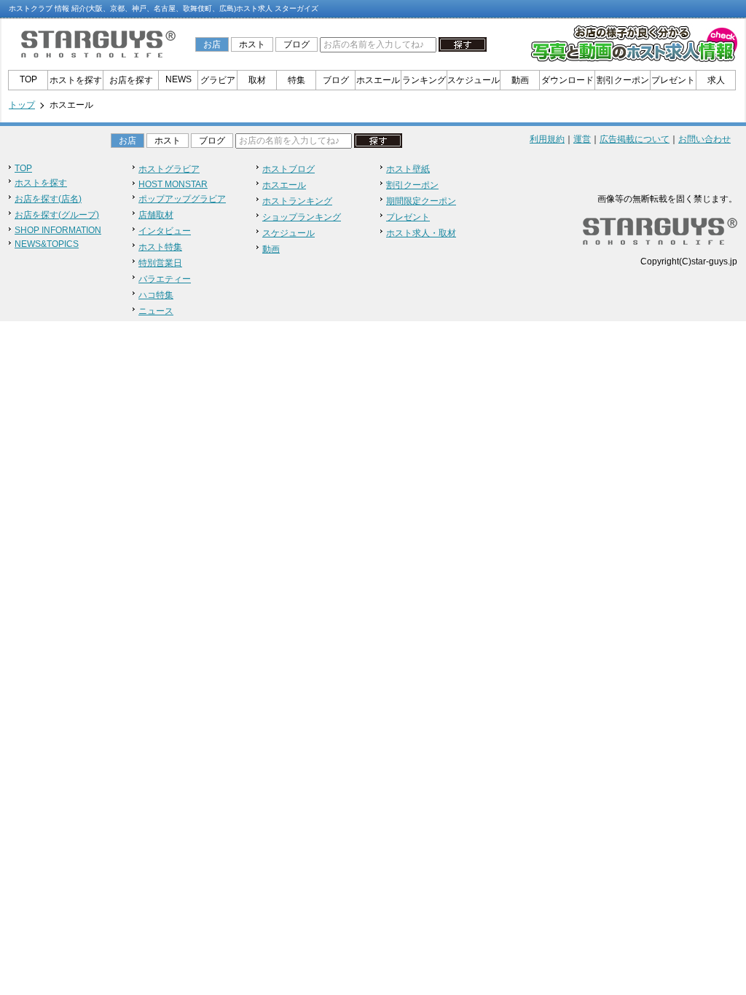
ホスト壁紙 (408, 169)
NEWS (178, 79)
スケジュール (473, 80)
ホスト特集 (160, 247)
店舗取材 (155, 215)
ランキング (424, 80)
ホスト (252, 44)
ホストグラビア (169, 169)
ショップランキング (301, 217)
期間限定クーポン (421, 201)
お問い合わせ (704, 139)
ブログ (296, 44)
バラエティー (164, 279)
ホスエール (378, 80)
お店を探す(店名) (48, 199)
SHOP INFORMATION (58, 230)
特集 (296, 80)
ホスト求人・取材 (421, 233)
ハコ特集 (155, 295)
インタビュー (164, 231)
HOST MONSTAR (173, 184)
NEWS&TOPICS (47, 244)
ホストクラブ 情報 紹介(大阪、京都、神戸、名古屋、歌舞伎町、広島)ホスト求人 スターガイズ (163, 8)
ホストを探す (76, 80)
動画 (520, 80)
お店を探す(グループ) (57, 215)
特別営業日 (160, 263)
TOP (28, 79)
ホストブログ (288, 169)
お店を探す (131, 80)
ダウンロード (567, 80)
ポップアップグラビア (182, 199)
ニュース (155, 311)
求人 (716, 80)
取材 (257, 80)
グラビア (217, 80)
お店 (212, 44)
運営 (582, 139)
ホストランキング (297, 201)
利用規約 (547, 139)
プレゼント (673, 80)
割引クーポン (623, 80)
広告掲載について (635, 139)
